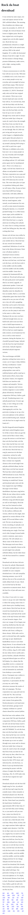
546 (9, 897)
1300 (8, 895)
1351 (12, 904)
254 (13, 897)
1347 (4, 897)
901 (22, 906)
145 (3, 908)
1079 (4, 911)
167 (7, 904)
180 (17, 899)
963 (8, 899)
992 (8, 906)
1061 (8, 902)
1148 (17, 893)
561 (3, 906)
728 (12, 908)
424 (18, 906)
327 (23, 911)
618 (3, 893)
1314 (22, 899)
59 (3, 904)
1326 (9, 911)
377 (23, 895)
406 (17, 908)
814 (21, 904)
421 (8, 893)
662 (12, 899)
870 (18, 911)
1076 (13, 895)
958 (8, 908)
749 (17, 904)
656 (12, 893)
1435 (13, 906)
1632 (13, 902)
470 (3, 913)
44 (18, 902)
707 (3, 902)
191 (14, 911)
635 (22, 902)
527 (18, 897)
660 (3, 899)
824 (3, 895)
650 (22, 897)
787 (18, 895)
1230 (22, 908)
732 (22, 893)
